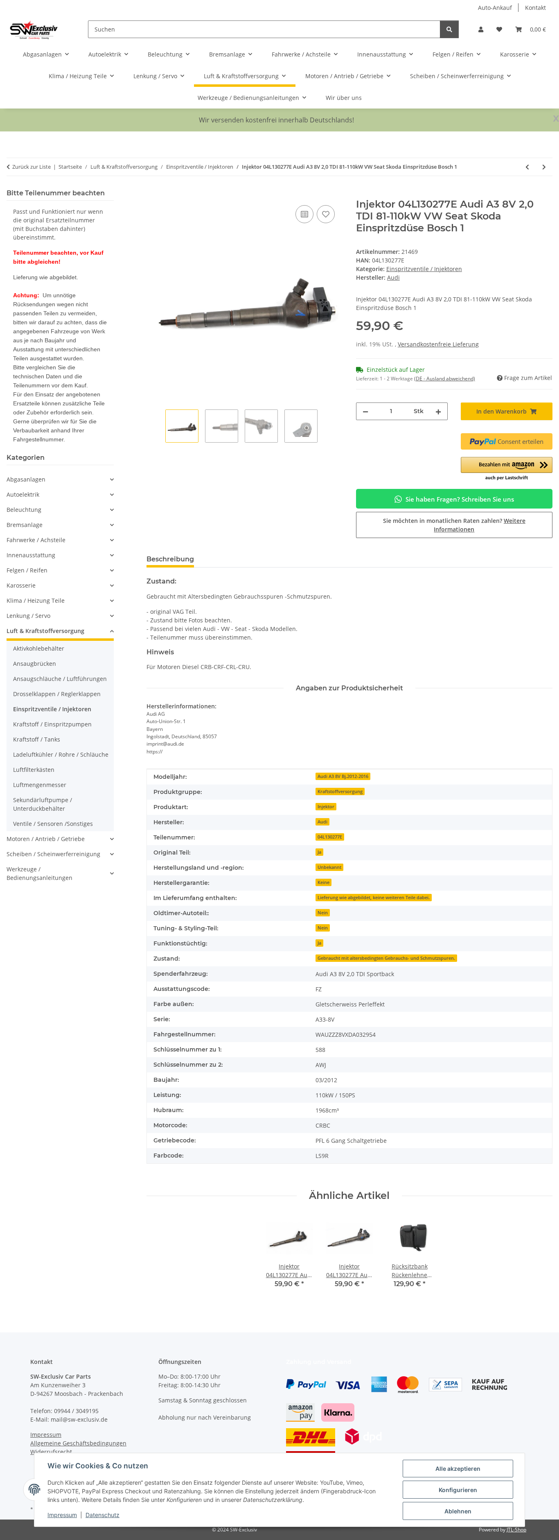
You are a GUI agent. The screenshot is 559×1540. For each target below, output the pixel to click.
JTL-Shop (516, 1529)
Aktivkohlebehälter (38, 648)
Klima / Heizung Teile (36, 600)
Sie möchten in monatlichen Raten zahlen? (454, 525)
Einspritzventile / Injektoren (424, 269)
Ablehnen (457, 1511)
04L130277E (330, 837)
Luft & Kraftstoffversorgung (45, 631)
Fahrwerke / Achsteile (36, 540)
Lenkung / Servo (28, 616)
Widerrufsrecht (51, 1452)
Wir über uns (344, 98)
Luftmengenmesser (39, 785)
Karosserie (21, 585)
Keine (323, 882)
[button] (481, 29)
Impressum (62, 1514)
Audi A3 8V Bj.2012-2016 (343, 776)
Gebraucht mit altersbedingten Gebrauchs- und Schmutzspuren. (386, 958)
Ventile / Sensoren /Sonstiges (53, 824)
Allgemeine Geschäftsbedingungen (78, 1443)
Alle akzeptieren (457, 1468)
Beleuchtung (24, 509)
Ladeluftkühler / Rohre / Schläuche (60, 754)
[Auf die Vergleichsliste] (304, 214)
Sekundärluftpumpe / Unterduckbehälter (42, 804)
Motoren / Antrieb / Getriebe (46, 839)
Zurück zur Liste (31, 166)
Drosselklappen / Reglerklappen (57, 694)
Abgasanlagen (26, 479)
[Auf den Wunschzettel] (326, 214)
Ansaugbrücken (34, 663)
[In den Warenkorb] (153, 194)
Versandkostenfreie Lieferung (438, 344)
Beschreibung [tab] (170, 559)
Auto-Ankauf (495, 7)
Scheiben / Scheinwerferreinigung (53, 854)
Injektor (326, 807)
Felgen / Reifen (27, 570)
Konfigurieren (458, 1489)
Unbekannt (329, 867)
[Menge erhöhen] (438, 411)
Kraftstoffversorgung (340, 791)
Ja (319, 852)
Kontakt (535, 7)
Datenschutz (102, 1514)
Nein (323, 913)
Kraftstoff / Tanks (36, 739)
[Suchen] (449, 29)
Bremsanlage (25, 525)
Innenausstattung (31, 555)
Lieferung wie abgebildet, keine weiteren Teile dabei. (374, 897)
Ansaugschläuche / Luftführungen (60, 679)
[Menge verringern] (365, 411)
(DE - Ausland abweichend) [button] (444, 378)
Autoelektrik (23, 494)
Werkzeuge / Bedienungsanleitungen (39, 873)
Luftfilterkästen (33, 769)
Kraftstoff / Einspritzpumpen (52, 724)
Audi (322, 822)
